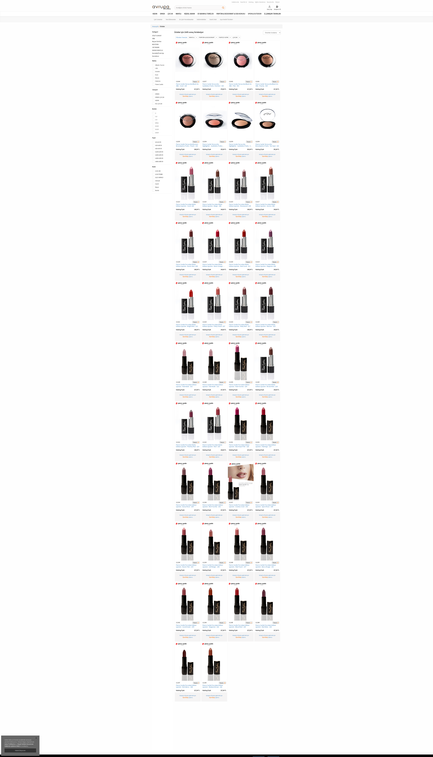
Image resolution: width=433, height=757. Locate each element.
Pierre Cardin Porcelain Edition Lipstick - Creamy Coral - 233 (239, 506)
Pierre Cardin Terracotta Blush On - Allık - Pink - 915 (240, 85)
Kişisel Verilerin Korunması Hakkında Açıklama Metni (19, 745)
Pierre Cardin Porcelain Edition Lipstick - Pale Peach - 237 (239, 566)
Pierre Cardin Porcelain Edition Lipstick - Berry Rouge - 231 (266, 566)
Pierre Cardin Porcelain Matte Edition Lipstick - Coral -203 (186, 205)
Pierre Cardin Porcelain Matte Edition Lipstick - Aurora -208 (265, 205)
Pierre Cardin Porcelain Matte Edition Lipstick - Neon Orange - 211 (213, 266)
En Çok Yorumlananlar (186, 19)
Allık (153, 38)
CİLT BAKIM (155, 47)
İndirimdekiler (201, 19)
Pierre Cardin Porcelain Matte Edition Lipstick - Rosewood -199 (240, 205)
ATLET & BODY (156, 36)
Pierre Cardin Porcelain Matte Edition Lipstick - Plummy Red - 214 (187, 446)
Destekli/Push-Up (158, 53)
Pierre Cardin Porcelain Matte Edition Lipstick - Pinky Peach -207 (214, 325)
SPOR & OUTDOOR (254, 14)
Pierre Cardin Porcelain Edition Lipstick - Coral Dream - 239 (186, 626)
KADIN (155, 14)
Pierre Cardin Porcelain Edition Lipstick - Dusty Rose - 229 (186, 506)
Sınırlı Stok (213, 19)
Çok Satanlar (158, 19)
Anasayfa (155, 26)
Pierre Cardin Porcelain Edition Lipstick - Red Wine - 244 (266, 626)
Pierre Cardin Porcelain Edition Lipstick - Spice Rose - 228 (266, 506)
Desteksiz (155, 56)
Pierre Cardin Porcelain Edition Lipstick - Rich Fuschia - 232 (213, 506)
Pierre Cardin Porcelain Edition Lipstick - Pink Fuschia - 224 (239, 385)
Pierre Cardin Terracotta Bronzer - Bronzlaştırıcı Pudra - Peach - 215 (187, 145)
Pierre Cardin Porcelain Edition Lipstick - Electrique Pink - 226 (239, 446)
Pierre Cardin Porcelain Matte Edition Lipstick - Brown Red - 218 (267, 385)
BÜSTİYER (155, 44)
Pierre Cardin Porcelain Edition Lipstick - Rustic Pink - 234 (186, 566)
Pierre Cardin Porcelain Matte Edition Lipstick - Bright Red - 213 (187, 325)
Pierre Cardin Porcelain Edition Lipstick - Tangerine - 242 (213, 626)
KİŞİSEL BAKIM (189, 14)
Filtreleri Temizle (181, 37)
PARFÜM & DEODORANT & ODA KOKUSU (230, 14)
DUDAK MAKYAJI (157, 50)
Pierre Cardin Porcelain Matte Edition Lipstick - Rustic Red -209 (187, 265)
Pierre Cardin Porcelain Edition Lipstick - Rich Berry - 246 (186, 686)
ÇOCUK (170, 14)
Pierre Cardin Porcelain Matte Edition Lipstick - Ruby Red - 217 (239, 325)
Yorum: (195, 81)
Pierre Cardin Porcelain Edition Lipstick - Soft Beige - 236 (213, 566)
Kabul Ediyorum (20, 750)
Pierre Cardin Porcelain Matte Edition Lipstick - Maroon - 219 (265, 325)
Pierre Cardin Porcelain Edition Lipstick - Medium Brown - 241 (213, 686)
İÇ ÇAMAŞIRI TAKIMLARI (272, 14)
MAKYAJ (178, 14)
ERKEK (162, 14)
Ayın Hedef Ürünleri (226, 19)
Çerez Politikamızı (10, 744)
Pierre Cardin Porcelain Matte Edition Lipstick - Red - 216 (212, 446)
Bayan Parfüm (156, 41)
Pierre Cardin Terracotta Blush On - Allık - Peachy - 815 (267, 85)
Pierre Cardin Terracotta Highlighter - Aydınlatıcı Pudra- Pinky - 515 (213, 146)
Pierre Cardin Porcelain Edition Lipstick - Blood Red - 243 (239, 626)
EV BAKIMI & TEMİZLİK (206, 14)
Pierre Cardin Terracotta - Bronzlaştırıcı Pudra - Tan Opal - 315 (267, 145)
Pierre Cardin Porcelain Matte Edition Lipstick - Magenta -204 (266, 265)
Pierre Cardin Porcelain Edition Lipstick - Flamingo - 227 (266, 446)
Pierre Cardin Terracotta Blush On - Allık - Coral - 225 (187, 85)
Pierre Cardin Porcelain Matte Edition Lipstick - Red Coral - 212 (239, 265)
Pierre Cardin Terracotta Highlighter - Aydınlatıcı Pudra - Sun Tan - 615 (240, 146)
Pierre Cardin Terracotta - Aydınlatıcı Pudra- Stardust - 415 (213, 85)
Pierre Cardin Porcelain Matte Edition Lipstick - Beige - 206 (212, 205)
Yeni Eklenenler (171, 19)
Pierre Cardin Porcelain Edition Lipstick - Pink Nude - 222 (186, 385)
